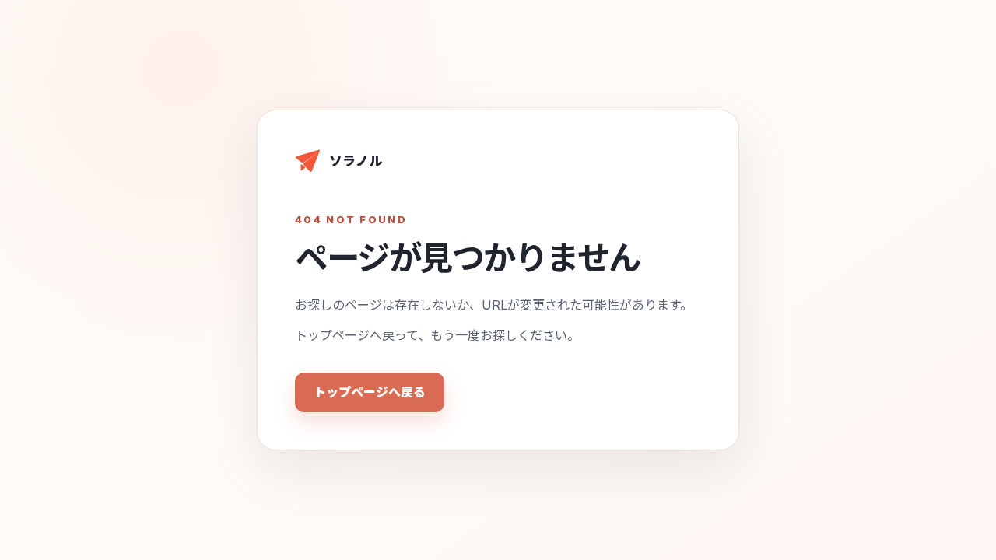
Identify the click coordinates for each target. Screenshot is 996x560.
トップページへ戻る (370, 392)
